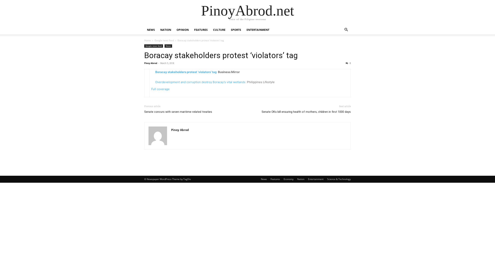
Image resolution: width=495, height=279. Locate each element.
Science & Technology (339, 179)
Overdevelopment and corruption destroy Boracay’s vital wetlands (200, 82)
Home (147, 40)
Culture (219, 30)
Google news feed (164, 40)
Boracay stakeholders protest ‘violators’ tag (221, 55)
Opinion (183, 30)
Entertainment (258, 30)
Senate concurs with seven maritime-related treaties (178, 112)
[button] (346, 30)
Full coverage (160, 89)
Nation (165, 30)
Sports (236, 30)
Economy (289, 179)
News (151, 30)
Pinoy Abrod (150, 63)
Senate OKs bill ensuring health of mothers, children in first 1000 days (306, 112)
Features (201, 30)
